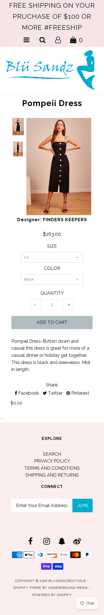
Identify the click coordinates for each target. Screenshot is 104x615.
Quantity (52, 293)
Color (52, 268)
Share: (52, 384)
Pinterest (79, 393)
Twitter (54, 393)
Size (52, 246)
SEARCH (52, 454)
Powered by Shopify (52, 595)
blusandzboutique (67, 581)
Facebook (28, 393)
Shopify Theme (27, 588)
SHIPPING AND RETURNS (52, 475)
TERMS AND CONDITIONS (52, 468)
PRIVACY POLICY (52, 461)
